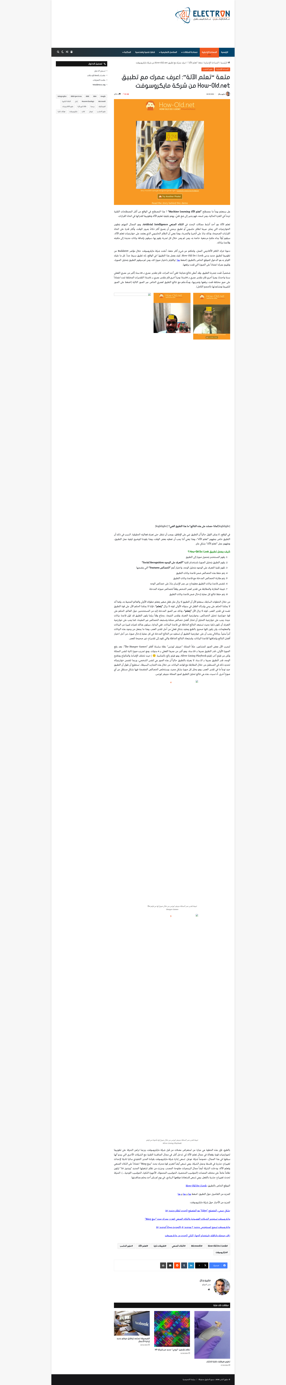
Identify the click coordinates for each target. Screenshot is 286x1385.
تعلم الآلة (142, 1246)
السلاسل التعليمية (169, 52)
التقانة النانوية (66, 101)
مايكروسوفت (221, 1252)
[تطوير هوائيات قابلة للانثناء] (212, 1335)
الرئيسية (224, 52)
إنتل (76, 101)
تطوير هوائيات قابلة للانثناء (218, 1362)
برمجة (92, 106)
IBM (94, 96)
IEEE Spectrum (76, 96)
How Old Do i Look (217, 1246)
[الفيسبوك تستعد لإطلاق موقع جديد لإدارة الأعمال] (132, 1323)
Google (103, 96)
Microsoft (196, 1246)
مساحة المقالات (190, 52)
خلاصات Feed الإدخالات (96, 75)
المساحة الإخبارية (209, 52)
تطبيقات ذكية (159, 1246)
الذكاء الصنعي (178, 1246)
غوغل (91, 111)
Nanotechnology (88, 101)
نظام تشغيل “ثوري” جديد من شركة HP (172, 1350)
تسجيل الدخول (99, 71)
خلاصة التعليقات (99, 80)
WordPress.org (99, 85)
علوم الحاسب (207, 69)
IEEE (87, 96)
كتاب (83, 111)
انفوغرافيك (102, 106)
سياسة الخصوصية (189, 1379)
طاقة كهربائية (81, 106)
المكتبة (127, 52)
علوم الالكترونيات (67, 106)
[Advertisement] (113, 24)
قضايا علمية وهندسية (145, 52)
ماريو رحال (221, 94)
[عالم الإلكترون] (202, 15)
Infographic (62, 96)
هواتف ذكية (61, 111)
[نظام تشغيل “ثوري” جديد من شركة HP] (172, 1329)
